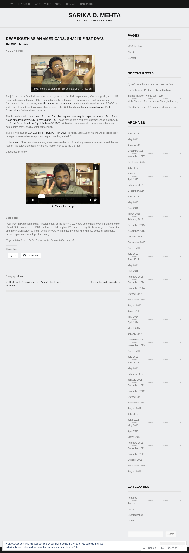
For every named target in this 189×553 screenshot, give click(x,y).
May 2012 (133, 425)
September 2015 (136, 242)
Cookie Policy (73, 547)
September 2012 (136, 402)
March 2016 (134, 213)
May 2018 (133, 139)
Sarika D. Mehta (94, 15)
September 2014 (136, 299)
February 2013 (135, 374)
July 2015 (133, 253)
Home (11, 4)
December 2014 (136, 282)
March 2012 (134, 437)
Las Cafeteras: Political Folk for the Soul (149, 90)
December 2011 (136, 448)
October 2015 (135, 236)
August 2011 (134, 471)
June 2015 (133, 259)
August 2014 (134, 305)
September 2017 (136, 162)
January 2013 (135, 379)
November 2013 (136, 345)
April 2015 (133, 271)
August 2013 (134, 351)
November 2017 (136, 156)
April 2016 (133, 208)
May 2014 (133, 316)
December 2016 (136, 190)
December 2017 (136, 150)
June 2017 (133, 173)
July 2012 (133, 414)
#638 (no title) (135, 46)
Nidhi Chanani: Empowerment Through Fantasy (153, 101)
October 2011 (135, 459)
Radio (37, 4)
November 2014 (136, 288)
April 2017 (133, 179)
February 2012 (135, 442)
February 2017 (135, 185)
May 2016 (133, 202)
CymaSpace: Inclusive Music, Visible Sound (151, 84)
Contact (71, 4)
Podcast (132, 503)
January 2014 (135, 334)
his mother (65, 103)
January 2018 (135, 145)
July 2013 (133, 356)
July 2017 (133, 168)
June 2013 (133, 362)
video (16, 142)
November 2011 (136, 454)
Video (47, 4)
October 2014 (135, 293)
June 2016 (133, 196)
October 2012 (135, 397)
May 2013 (133, 368)
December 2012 (136, 385)
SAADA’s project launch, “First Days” (47, 132)
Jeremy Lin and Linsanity (104, 282)
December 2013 (136, 339)
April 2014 (133, 322)
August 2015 (134, 248)
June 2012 (133, 419)
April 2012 (133, 431)
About (58, 4)
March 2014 (134, 328)
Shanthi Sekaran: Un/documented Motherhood (152, 107)
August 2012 (134, 408)
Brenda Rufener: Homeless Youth (145, 95)
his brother (48, 103)
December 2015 (136, 225)
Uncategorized (135, 514)
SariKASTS (86, 4)
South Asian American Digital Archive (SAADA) (35, 123)
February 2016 (135, 219)
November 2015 (136, 231)
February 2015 (135, 276)
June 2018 (133, 133)
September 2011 (136, 465)
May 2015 (133, 265)
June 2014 (133, 311)
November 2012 (136, 391)
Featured (24, 4)
